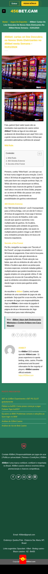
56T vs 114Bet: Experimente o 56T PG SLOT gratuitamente (20, 400)
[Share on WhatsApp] (13, 335)
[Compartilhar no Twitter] (22, 335)
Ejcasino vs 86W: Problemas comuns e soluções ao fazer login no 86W (23, 415)
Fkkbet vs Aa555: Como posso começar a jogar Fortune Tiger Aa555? (21, 407)
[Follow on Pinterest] (29, 477)
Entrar (14, 4)
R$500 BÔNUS (30, 3)
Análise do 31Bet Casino (12, 421)
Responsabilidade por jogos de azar (31, 454)
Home (5, 22)
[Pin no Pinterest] (30, 335)
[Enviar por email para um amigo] (26, 335)
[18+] (24, 446)
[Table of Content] (40, 154)
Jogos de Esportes (18, 22)
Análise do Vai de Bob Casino (14, 426)
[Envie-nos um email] (24, 477)
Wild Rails (12, 158)
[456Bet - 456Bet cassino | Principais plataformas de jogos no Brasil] (24, 11)
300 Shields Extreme (16, 161)
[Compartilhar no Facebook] (18, 335)
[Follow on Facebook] (13, 477)
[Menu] (4, 11)
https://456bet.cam (26, 375)
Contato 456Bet (8, 454)
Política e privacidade (12, 457)
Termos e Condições (30, 457)
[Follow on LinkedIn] (34, 477)
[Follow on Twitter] (18, 477)
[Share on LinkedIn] (34, 335)
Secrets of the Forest (16, 164)
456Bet (43, 457)
